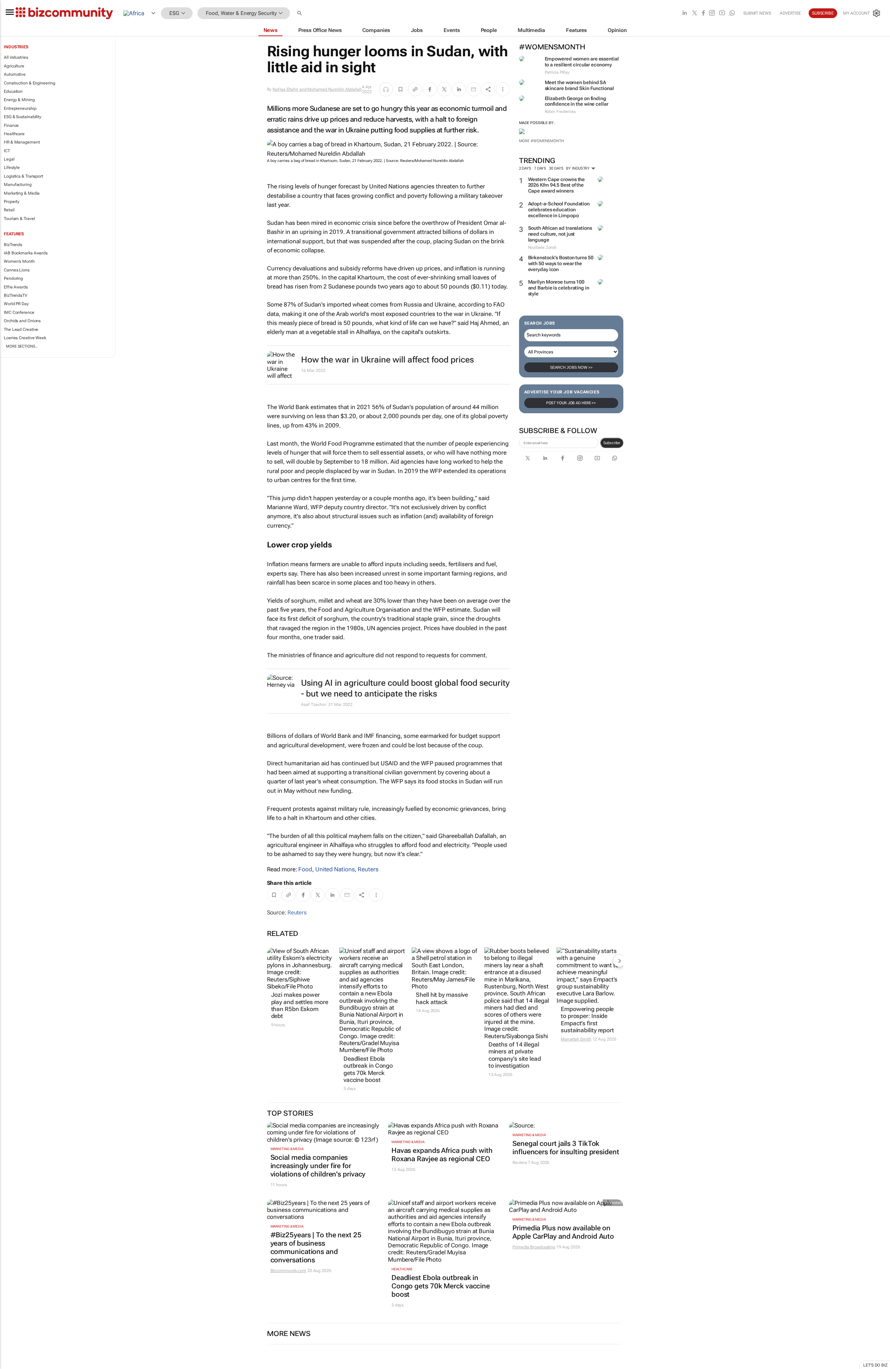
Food (305, 869)
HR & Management (22, 142)
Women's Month (19, 261)
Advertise (790, 13)
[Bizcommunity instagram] (712, 13)
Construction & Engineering (29, 83)
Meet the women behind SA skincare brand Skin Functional (579, 85)
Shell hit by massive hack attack (442, 998)
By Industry (578, 168)
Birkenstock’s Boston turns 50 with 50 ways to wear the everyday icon (560, 263)
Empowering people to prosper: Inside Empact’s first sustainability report (587, 1019)
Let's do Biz (875, 1365)
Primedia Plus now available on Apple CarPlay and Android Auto (563, 1232)
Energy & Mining (19, 99)
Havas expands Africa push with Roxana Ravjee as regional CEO (442, 1154)
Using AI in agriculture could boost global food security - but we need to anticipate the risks (405, 688)
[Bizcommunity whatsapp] (732, 13)
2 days (525, 168)
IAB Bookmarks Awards (26, 253)
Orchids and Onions (22, 320)
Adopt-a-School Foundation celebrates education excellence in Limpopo (559, 209)
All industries (16, 57)
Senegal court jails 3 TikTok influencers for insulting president (565, 1147)
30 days (556, 168)
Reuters (368, 869)
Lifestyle (12, 167)
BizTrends (13, 244)
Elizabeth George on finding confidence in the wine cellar (576, 101)
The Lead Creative (21, 329)
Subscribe (611, 443)
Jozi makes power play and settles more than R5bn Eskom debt (299, 1005)
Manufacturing (18, 184)
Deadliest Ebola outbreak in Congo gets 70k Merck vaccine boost (368, 1069)
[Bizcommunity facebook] (703, 13)
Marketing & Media (22, 193)
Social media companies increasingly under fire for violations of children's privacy (318, 1165)
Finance (11, 125)
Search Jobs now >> (571, 367)
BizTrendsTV (15, 295)
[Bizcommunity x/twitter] (694, 13)
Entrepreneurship (20, 108)
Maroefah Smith (576, 1039)
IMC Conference (19, 312)
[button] (300, 13)
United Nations (335, 869)
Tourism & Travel (19, 218)
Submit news (757, 13)
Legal (9, 159)
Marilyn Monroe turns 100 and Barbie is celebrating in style (558, 287)
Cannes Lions (17, 270)
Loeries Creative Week (25, 337)
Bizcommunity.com (288, 1270)
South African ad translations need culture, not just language (560, 234)
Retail (9, 209)
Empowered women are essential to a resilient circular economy (582, 61)
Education (13, 91)
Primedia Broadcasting (533, 1247)
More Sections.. (22, 346)
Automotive (15, 74)
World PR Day (16, 303)
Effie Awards (16, 287)
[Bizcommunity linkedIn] (684, 13)
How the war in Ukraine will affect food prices (387, 360)
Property (11, 201)
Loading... (13, 1365)
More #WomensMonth (541, 141)
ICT (7, 150)
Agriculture (14, 66)
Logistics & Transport (23, 176)
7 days (540, 168)
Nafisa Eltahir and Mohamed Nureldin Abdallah (317, 89)
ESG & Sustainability (22, 116)
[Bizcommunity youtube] (722, 13)
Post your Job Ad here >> (571, 403)
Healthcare (14, 133)
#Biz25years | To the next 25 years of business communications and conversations (316, 1247)
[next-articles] (619, 960)
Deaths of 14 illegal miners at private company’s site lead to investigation (514, 1055)
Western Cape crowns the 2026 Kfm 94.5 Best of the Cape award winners (556, 185)
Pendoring (13, 278)
